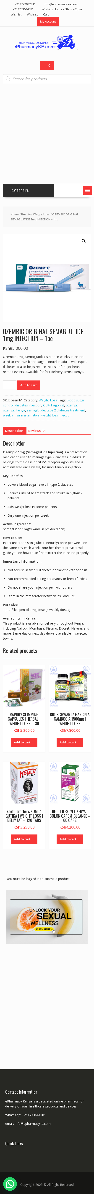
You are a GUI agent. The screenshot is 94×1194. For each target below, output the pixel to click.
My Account (48, 21)
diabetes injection (28, 405)
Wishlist (16, 14)
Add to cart (28, 385)
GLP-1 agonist (53, 405)
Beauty (26, 214)
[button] (87, 190)
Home (14, 214)
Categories (20, 190)
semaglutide (36, 410)
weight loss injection (56, 415)
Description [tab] (14, 431)
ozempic (72, 405)
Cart (46, 14)
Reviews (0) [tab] (36, 431)
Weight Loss (41, 214)
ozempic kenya (14, 410)
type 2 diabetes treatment (66, 410)
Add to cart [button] (22, 742)
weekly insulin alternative (21, 415)
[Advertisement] (47, 133)
